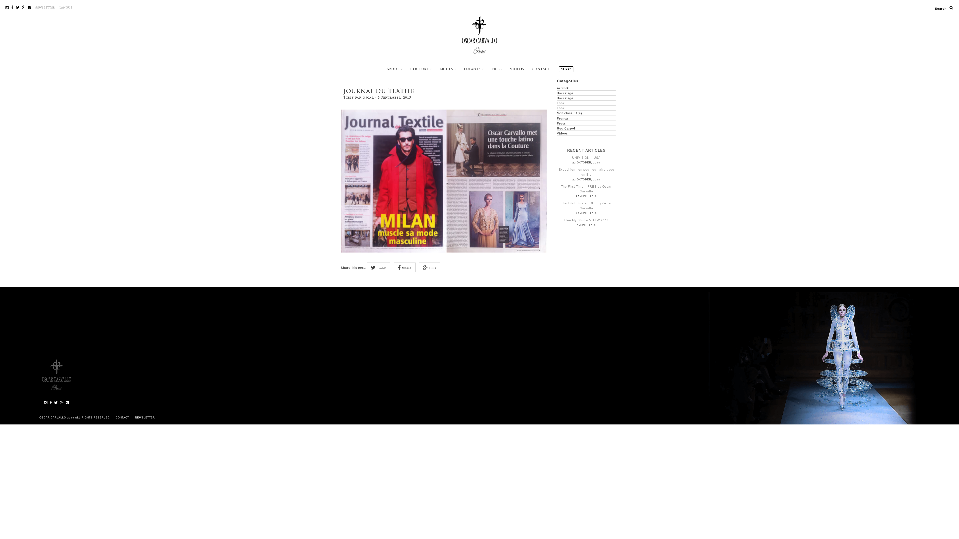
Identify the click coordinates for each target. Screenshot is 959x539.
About (394, 69)
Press (496, 69)
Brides (447, 69)
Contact (541, 69)
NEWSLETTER (45, 7)
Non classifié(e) (569, 113)
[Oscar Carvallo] (479, 35)
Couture (420, 69)
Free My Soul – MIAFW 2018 (586, 220)
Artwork (563, 88)
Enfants (473, 69)
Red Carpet (566, 128)
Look (561, 103)
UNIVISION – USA (586, 157)
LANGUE (65, 7)
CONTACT (123, 417)
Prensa (562, 118)
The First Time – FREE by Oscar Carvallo (586, 188)
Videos (517, 69)
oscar (368, 98)
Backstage (565, 93)
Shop (566, 69)
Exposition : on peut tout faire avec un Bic (586, 171)
